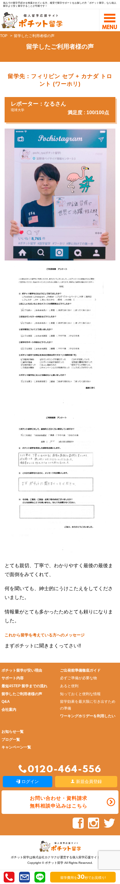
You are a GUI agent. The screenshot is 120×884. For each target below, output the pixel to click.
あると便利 (69, 686)
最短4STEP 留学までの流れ (24, 686)
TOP (3, 36)
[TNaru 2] (57, 551)
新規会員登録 (88, 781)
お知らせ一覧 (13, 731)
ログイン (29, 781)
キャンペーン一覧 (16, 747)
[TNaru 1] (57, 404)
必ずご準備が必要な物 (78, 678)
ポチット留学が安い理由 (22, 670)
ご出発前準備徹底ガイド (80, 670)
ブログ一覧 (11, 739)
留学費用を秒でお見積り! (83, 878)
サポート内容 (13, 678)
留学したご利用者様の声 (22, 694)
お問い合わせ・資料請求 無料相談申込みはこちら (58, 802)
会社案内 (9, 709)
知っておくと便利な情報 (80, 694)
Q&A (6, 701)
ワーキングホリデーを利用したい (87, 716)
